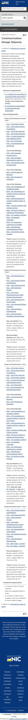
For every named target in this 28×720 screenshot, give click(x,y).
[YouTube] (16, 646)
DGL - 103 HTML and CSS (15, 131)
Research (7, 702)
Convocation (7, 684)
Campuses (20, 691)
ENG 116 (12, 489)
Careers (7, 687)
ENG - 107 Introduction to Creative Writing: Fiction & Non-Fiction (16, 194)
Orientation (7, 681)
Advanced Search (7, 24)
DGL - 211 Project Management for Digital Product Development (15, 295)
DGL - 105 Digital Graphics (16, 134)
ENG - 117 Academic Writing (16, 215)
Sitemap (21, 710)
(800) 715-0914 (14, 665)
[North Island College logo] (6, 3)
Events (20, 697)
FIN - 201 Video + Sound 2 (16, 546)
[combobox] (14, 9)
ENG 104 (14, 487)
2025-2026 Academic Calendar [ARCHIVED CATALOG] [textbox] (14, 9)
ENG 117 (20, 489)
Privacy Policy (11, 710)
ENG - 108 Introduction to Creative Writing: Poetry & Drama (16, 201)
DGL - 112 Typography (14, 141)
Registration (7, 678)
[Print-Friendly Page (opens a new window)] (23, 35)
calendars (7, 714)
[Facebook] (12, 646)
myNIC (20, 684)
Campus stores (20, 678)
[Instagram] (8, 646)
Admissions (7, 675)
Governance (7, 691)
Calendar (20, 675)
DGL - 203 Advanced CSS (16, 285)
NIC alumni (7, 694)
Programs (7, 672)
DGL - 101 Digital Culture (15, 124)
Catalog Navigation (10, 29)
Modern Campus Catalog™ (18, 719)
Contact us (20, 687)
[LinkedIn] (20, 646)
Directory (21, 694)
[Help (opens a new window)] (25, 35)
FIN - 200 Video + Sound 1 (16, 543)
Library (20, 681)
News (20, 700)
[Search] (25, 18)
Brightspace (20, 672)
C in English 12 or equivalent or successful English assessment (15, 108)
